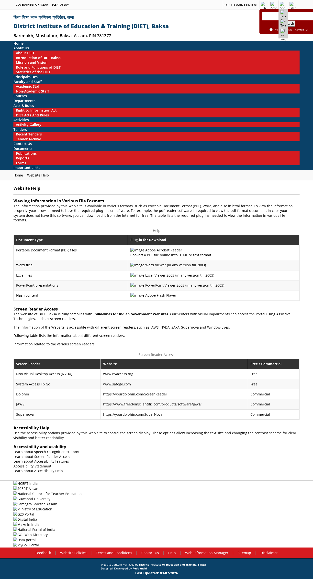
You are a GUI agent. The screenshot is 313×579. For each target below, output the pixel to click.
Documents (23, 148)
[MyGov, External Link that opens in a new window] (156, 545)
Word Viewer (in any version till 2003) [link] (175, 265)
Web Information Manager (206, 552)
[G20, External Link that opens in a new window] (156, 514)
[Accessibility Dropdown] (273, 4)
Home (18, 43)
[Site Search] (264, 4)
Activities (21, 119)
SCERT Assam (60, 4)
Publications (26, 153)
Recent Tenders (29, 134)
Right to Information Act (36, 110)
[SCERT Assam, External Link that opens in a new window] (156, 488)
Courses (20, 95)
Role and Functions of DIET (38, 67)
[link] (131, 314)
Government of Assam (32, 4)
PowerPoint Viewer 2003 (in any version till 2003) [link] (184, 285)
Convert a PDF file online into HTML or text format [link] (170, 255)
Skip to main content (241, 5)
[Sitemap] (292, 4)
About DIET (25, 53)
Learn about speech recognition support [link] (46, 451)
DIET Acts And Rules (32, 115)
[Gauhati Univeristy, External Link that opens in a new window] (156, 498)
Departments (24, 100)
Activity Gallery (28, 124)
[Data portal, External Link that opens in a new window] (156, 539)
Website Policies (73, 552)
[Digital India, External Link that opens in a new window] (156, 519)
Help (172, 552)
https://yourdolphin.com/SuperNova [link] (132, 414)
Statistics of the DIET (33, 72)
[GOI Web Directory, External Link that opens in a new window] (156, 534)
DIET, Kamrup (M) (298, 29)
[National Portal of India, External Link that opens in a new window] (156, 529)
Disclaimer (269, 552)
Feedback (43, 552)
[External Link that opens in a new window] (283, 13)
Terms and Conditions (114, 552)
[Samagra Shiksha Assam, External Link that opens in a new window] (156, 503)
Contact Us (22, 143)
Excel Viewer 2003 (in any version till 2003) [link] (179, 275)
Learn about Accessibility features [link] (41, 461)
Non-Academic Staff (32, 91)
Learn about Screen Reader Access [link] (41, 456)
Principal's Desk (26, 76)
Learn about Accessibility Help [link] (38, 470)
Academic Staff (28, 86)
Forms (21, 163)
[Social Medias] (283, 4)
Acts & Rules (23, 105)
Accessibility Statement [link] (32, 466)
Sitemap (244, 552)
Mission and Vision (31, 62)
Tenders (20, 129)
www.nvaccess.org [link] (118, 374)
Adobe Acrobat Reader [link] (163, 250)
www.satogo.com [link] (117, 384)
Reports (22, 158)
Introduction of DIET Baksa (38, 57)
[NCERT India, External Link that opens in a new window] (156, 483)
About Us (21, 48)
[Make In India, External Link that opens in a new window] (156, 524)
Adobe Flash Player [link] (160, 295)
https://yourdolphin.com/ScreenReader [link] (135, 394)
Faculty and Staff (27, 81)
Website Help (38, 175)
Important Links (26, 167)
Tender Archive (28, 139)
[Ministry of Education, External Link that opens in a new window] (156, 508)
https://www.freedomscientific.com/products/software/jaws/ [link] (152, 404)
